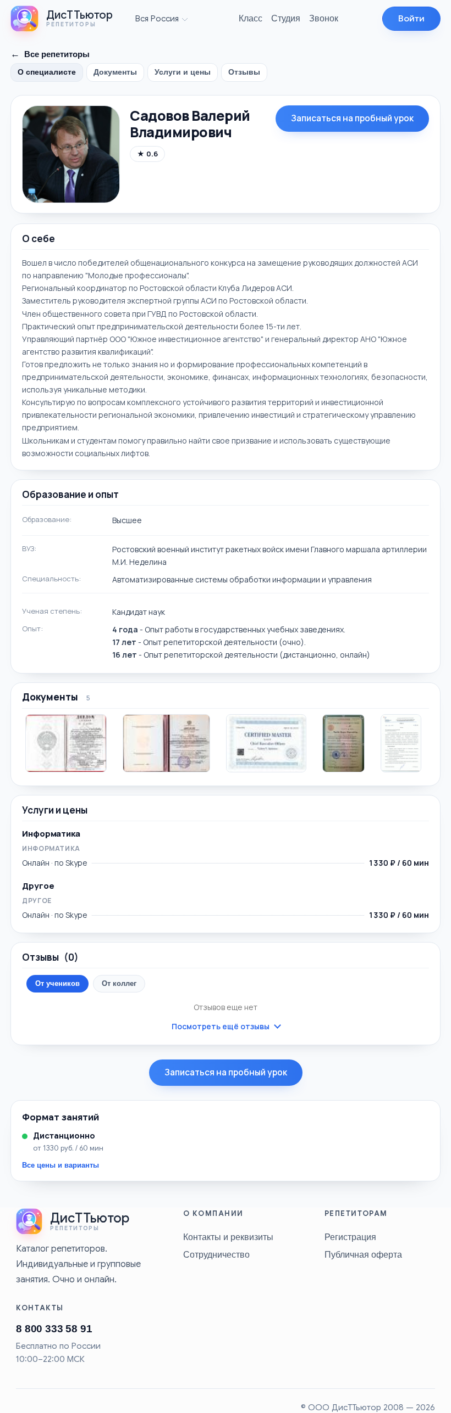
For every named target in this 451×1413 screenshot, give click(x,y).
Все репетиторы (50, 54)
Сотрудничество (216, 1254)
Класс (250, 18)
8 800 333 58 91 (54, 1328)
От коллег (119, 983)
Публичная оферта (363, 1254)
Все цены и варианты (60, 1165)
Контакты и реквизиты (228, 1237)
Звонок (323, 18)
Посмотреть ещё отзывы (221, 1026)
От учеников (57, 983)
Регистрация (350, 1237)
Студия (285, 18)
